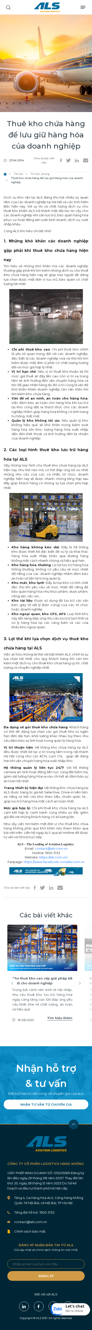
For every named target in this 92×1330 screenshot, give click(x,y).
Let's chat (75, 1306)
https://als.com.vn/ (53, 857)
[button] (70, 1309)
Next (80, 983)
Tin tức (18, 174)
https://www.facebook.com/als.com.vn (54, 862)
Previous (12, 983)
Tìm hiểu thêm (59, 1018)
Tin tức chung (40, 174)
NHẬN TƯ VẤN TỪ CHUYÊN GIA (46, 1104)
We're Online (74, 1311)
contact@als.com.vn (51, 848)
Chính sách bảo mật (30, 1231)
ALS (47, 7)
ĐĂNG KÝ (46, 1276)
